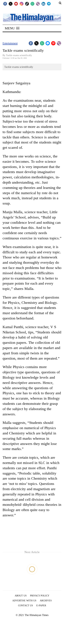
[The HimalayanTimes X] (10, 3)
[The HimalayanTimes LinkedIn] (43, 3)
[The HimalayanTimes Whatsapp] (32, 3)
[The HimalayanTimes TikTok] (27, 3)
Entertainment (10, 43)
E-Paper (41, 605)
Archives (46, 600)
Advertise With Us (24, 600)
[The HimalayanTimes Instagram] (21, 3)
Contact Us (25, 605)
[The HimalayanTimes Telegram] (49, 3)
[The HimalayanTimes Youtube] (16, 3)
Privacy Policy (39, 595)
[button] (12, 28)
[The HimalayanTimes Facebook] (5, 3)
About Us (21, 595)
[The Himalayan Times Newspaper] (32, 17)
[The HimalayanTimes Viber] (38, 3)
